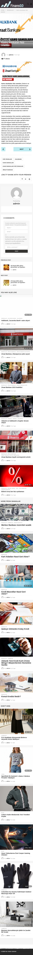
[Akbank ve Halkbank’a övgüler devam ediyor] (16, 406)
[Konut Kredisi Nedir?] (16, 683)
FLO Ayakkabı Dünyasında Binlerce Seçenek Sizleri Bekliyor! (14, 738)
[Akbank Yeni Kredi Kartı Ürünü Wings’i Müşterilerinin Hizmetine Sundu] (16, 647)
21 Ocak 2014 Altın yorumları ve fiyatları (18, 281)
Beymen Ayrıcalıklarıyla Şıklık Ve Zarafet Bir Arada (15, 931)
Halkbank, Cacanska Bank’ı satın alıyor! (15, 320)
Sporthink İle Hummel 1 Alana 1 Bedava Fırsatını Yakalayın (15, 777)
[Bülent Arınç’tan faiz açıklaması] (16, 476)
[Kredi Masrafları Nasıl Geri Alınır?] (16, 576)
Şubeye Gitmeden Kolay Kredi (15, 629)
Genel (3, 774)
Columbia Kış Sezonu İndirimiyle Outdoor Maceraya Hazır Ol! (16, 892)
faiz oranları (7, 159)
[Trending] (30, 506)
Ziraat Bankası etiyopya (23, 351)
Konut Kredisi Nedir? (11, 696)
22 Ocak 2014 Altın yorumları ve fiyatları (18, 266)
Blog (2, 812)
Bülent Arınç (11, 488)
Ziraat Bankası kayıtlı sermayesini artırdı (15, 457)
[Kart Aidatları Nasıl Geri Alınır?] (16, 543)
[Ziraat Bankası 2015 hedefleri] (16, 373)
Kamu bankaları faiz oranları (13, 166)
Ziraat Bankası (8, 169)
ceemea (15, 418)
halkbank (18, 159)
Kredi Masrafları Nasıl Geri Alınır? (13, 593)
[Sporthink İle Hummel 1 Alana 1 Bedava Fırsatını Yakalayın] (16, 760)
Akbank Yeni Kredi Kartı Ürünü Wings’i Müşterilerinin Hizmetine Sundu (16, 663)
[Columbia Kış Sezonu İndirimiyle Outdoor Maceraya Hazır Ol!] (16, 875)
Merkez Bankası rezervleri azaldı (16, 525)
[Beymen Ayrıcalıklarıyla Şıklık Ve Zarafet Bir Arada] (16, 914)
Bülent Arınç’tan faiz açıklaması (12, 491)
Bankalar (5, 40)
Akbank (10, 418)
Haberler (10, 522)
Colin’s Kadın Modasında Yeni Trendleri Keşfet (15, 815)
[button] (28, 4)
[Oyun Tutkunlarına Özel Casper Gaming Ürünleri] (16, 837)
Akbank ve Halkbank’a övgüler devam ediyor (15, 421)
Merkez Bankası (5, 489)
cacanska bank (12, 318)
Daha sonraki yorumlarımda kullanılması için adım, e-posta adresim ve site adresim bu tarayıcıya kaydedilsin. (16, 240)
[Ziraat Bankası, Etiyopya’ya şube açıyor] (16, 339)
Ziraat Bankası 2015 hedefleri (11, 387)
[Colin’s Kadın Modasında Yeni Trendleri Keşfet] (16, 798)
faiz (17, 488)
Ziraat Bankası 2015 (22, 385)
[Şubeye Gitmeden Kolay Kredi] (16, 613)
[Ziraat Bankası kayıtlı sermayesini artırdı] (16, 441)
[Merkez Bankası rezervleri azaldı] (16, 512)
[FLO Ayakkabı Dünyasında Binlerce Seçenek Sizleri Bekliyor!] (16, 721)
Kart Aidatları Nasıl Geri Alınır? (15, 557)
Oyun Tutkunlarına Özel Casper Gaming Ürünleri (15, 854)
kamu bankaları (8, 162)
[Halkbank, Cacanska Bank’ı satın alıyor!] (16, 306)
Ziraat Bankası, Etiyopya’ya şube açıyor (15, 354)
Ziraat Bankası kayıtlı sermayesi (10, 455)
